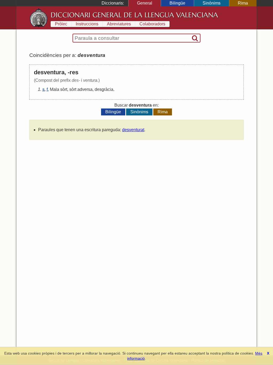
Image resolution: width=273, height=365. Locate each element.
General (144, 3)
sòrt (63, 89)
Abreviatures (119, 24)
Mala (54, 89)
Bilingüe (177, 3)
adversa (85, 89)
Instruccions (87, 24)
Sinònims (211, 3)
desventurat (133, 129)
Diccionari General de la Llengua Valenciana (134, 15)
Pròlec (61, 24)
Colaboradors (152, 24)
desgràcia (104, 89)
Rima (243, 3)
